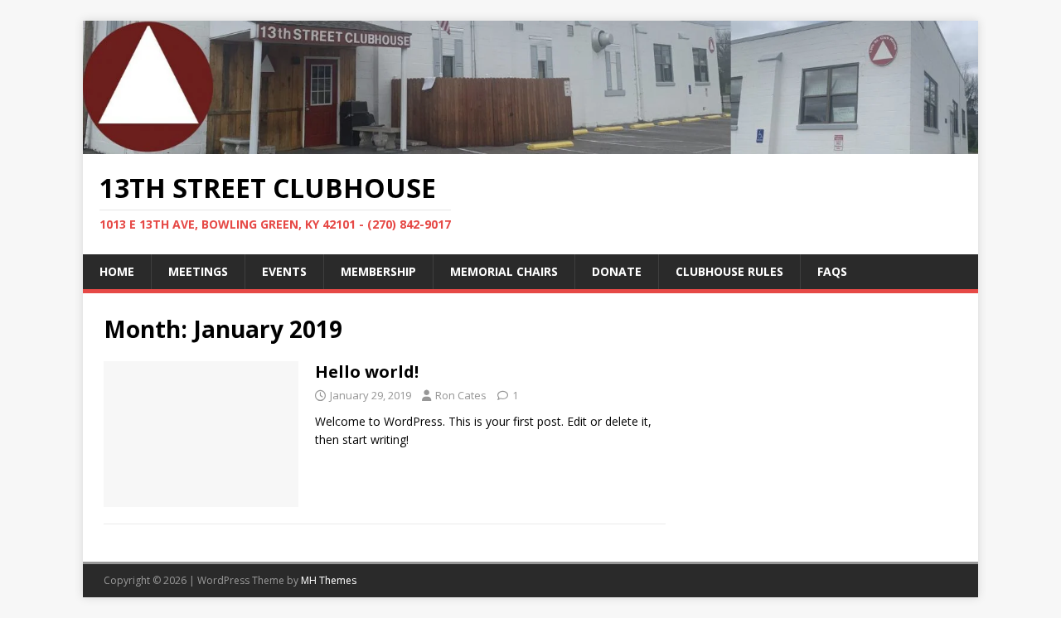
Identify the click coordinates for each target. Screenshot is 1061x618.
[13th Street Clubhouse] (530, 144)
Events (284, 271)
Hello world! (367, 371)
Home (116, 271)
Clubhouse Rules (729, 271)
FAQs (832, 271)
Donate (617, 271)
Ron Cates (461, 395)
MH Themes (328, 580)
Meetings (198, 271)
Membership (378, 271)
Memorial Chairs (504, 271)
